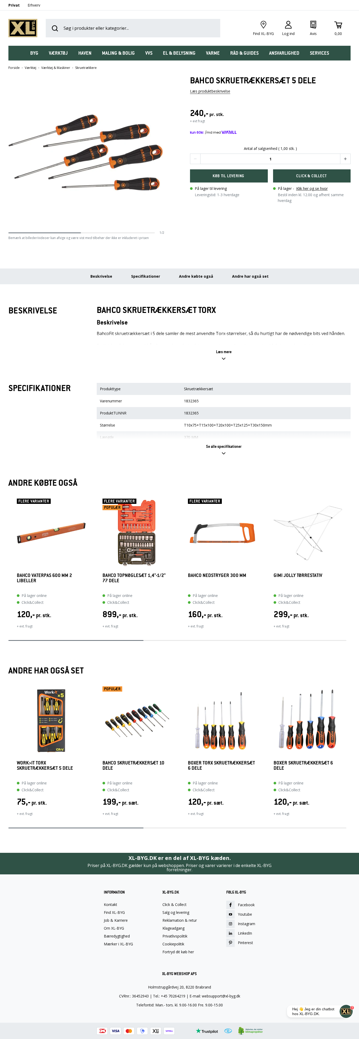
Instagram (246, 923)
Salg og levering (175, 912)
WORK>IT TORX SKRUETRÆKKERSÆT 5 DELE (45, 765)
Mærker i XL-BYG (118, 944)
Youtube (245, 914)
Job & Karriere (116, 920)
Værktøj (30, 68)
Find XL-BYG (114, 912)
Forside (14, 68)
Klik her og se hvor (312, 188)
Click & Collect (174, 904)
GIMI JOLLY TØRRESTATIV (298, 575)
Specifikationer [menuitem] (145, 276)
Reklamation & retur (179, 920)
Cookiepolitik (173, 944)
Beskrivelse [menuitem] (101, 276)
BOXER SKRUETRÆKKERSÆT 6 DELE (303, 765)
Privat (14, 5)
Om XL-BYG (114, 928)
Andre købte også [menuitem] (196, 276)
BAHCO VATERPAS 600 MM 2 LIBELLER (44, 578)
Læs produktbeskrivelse (210, 91)
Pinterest (245, 942)
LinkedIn (245, 933)
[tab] (34, 53)
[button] (162, 152)
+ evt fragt (197, 121)
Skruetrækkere (86, 68)
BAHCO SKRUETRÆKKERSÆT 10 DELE (133, 765)
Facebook (246, 904)
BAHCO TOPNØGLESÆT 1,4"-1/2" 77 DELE (134, 578)
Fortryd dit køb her (178, 952)
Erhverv (34, 5)
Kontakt (110, 904)
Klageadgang (173, 928)
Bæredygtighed (117, 936)
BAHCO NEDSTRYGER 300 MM (217, 575)
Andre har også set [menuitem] (250, 276)
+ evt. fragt (25, 626)
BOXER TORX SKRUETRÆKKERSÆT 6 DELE (221, 765)
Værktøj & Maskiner (55, 68)
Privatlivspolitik (174, 936)
